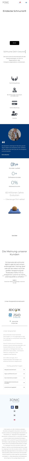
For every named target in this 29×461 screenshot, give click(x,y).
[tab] (14, 369)
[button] (26, 2)
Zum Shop (14, 235)
